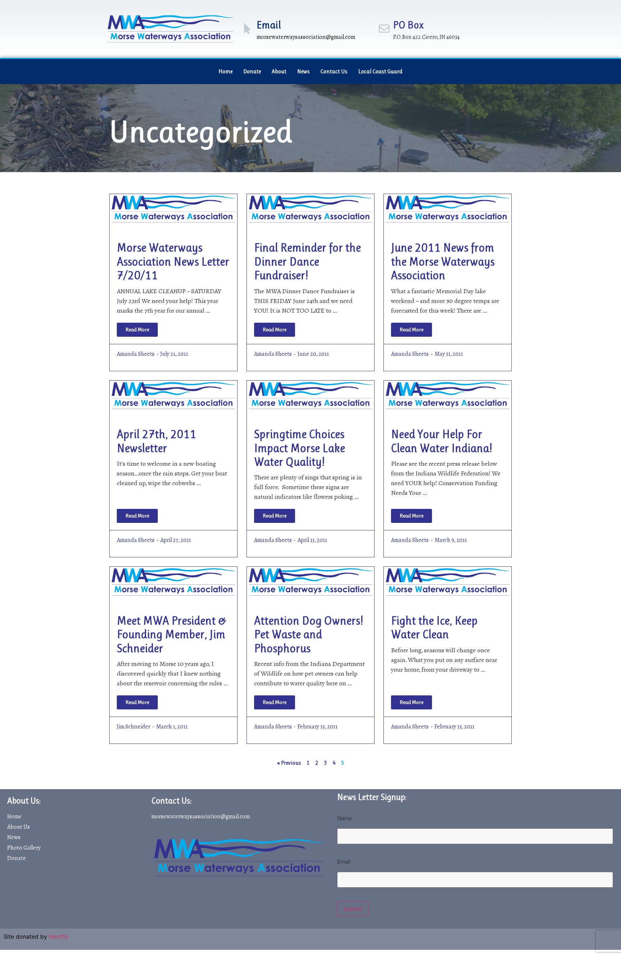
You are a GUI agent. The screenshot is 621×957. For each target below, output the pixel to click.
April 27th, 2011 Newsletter (156, 441)
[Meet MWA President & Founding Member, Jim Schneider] (173, 581)
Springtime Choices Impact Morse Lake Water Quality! (299, 448)
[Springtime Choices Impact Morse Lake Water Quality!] (310, 395)
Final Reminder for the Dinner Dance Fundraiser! (307, 261)
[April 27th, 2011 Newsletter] (173, 395)
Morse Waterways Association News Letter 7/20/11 (173, 261)
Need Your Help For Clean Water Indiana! (441, 441)
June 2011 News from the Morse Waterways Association (442, 261)
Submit (352, 908)
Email (269, 25)
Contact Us (334, 71)
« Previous (289, 762)
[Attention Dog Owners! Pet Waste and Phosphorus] (310, 581)
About (279, 71)
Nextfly (59, 936)
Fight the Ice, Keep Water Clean (434, 627)
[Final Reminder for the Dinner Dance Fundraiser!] (310, 208)
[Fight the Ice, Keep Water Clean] (447, 581)
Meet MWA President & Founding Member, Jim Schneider (171, 634)
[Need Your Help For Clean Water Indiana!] (447, 395)
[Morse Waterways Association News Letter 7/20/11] (173, 208)
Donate (252, 71)
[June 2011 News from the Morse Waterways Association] (447, 208)
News (303, 71)
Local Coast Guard (380, 71)
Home (225, 71)
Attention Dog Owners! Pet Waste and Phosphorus (308, 634)
